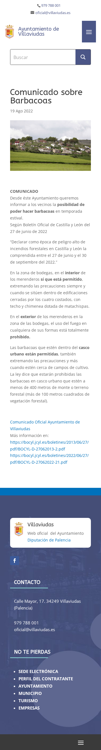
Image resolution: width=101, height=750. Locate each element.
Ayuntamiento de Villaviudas (38, 31)
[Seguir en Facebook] (14, 560)
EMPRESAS (29, 708)
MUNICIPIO (30, 693)
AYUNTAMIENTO (35, 686)
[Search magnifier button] (83, 57)
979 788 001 (51, 5)
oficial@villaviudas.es (52, 12)
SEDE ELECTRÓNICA (38, 671)
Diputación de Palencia (49, 540)
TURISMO (28, 701)
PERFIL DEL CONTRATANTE (46, 679)
